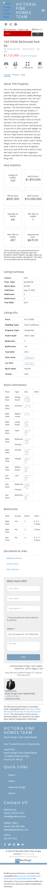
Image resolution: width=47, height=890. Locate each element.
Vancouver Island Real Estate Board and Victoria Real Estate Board (22, 711)
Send (23, 657)
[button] (5, 844)
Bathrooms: (11, 509)
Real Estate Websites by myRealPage (23, 856)
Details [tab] (7, 74)
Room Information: (15, 385)
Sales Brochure (12, 569)
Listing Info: (11, 312)
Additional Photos (14, 558)
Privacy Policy (27, 854)
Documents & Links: (15, 551)
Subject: (10, 628)
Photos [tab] (15, 74)
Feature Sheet (12, 564)
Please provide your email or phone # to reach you (22, 618)
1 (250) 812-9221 (12, 696)
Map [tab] (23, 74)
